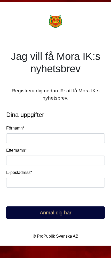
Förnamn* (15, 128)
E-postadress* (19, 172)
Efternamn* (16, 150)
